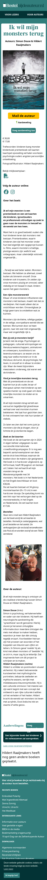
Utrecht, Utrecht (10, 807)
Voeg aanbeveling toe (23, 130)
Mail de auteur (23, 115)
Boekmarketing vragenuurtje (16, 832)
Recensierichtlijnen (11, 854)
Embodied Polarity (11, 796)
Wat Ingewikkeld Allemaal (14, 799)
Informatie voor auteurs (14, 821)
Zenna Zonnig (9, 803)
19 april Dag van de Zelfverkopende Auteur (23, 836)
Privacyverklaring (10, 851)
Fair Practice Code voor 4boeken (18, 858)
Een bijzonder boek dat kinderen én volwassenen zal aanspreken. (22, 737)
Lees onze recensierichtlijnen (17, 745)
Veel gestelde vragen (12, 825)
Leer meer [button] (8, 869)
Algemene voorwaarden (14, 847)
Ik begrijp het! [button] (11, 875)
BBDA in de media (11, 829)
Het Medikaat (8, 810)
